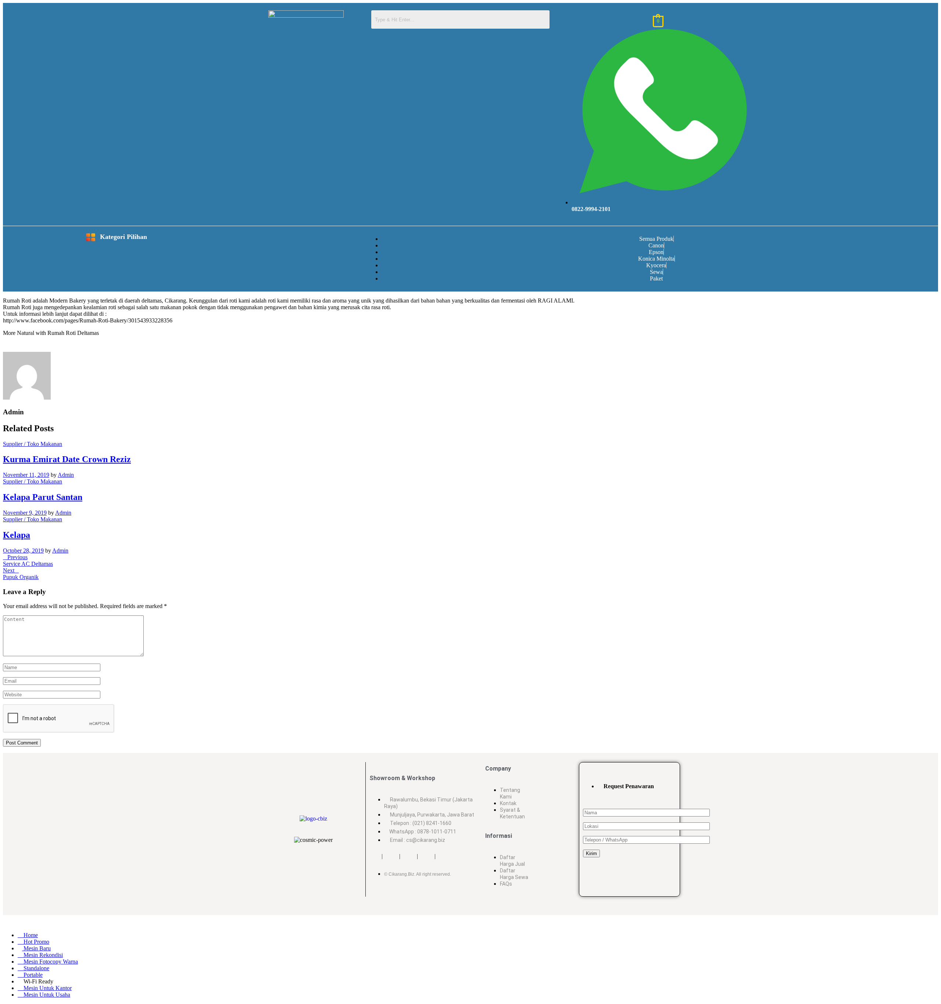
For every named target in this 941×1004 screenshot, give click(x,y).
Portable (32, 975)
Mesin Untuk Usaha (46, 995)
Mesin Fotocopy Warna (50, 961)
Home (30, 935)
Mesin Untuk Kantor (47, 988)
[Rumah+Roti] (9, 347)
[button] (52, 238)
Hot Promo (35, 942)
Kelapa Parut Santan (42, 497)
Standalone (35, 968)
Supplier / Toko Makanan (32, 444)
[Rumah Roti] (5, 347)
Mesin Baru (36, 948)
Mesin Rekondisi (42, 955)
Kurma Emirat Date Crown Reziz (67, 459)
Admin (66, 475)
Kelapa (16, 535)
